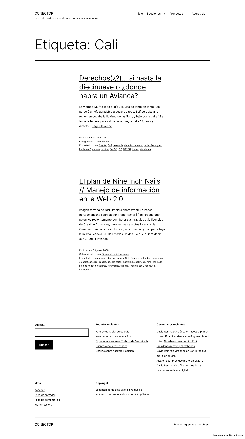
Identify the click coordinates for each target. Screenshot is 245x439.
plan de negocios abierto (92, 265)
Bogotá (102, 145)
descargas (157, 258)
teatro (135, 149)
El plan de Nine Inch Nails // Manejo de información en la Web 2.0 (119, 190)
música (96, 149)
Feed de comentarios (47, 399)
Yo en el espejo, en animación (113, 336)
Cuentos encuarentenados (111, 346)
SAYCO (127, 149)
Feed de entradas (45, 394)
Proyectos (176, 13)
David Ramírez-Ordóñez (171, 331)
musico (105, 149)
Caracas (134, 258)
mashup (127, 261)
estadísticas (85, 261)
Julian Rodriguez (153, 145)
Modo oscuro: (221, 435)
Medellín (136, 261)
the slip (124, 265)
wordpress (85, 269)
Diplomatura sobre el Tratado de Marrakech (122, 341)
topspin (134, 265)
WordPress (203, 424)
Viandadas (107, 141)
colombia (118, 145)
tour (141, 265)
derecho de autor (133, 145)
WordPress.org (43, 404)
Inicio (139, 13)
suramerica (113, 265)
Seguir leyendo (102, 126)
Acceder (40, 390)
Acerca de (198, 13)
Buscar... (40, 324)
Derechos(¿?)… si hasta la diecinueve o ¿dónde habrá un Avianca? (120, 87)
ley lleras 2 (85, 149)
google (102, 261)
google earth (114, 261)
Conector (44, 13)
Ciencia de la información (115, 254)
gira (95, 261)
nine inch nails (154, 261)
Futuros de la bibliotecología (112, 331)
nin (144, 261)
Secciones (154, 13)
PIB (120, 149)
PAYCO (113, 149)
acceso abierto (107, 258)
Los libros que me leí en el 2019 (184, 360)
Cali (110, 145)
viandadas (145, 149)
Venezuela (149, 265)
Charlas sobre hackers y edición (115, 350)
